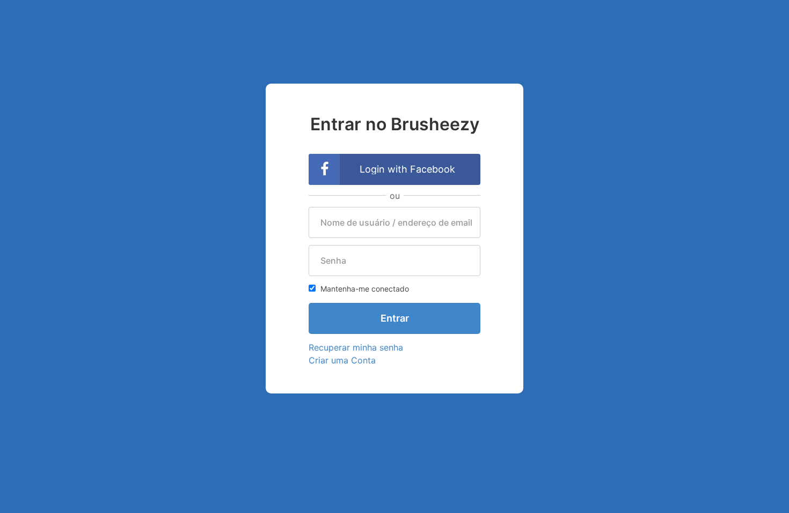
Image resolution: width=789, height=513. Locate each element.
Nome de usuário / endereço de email (396, 222)
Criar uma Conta (342, 360)
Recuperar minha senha (356, 347)
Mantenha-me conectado (363, 288)
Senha (333, 260)
